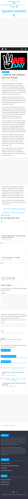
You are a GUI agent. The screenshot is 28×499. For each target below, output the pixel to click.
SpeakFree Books (5, 482)
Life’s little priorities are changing (13, 209)
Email (2, 331)
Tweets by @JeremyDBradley (8, 425)
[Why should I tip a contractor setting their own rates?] (13, 367)
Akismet (18, 318)
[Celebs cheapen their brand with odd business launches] (14, 221)
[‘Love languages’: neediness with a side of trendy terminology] (13, 378)
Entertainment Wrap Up (6, 470)
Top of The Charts (5, 463)
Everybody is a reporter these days (14, 212)
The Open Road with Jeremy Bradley (9, 465)
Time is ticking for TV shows (11, 257)
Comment (3, 293)
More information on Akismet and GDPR (16, 320)
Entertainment (6, 72)
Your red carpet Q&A (8, 278)
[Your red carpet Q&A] (14, 263)
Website (3, 338)
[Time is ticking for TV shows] (11, 243)
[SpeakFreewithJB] (2, 49)
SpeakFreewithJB (14, 13)
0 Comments (15, 80)
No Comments (13, 375)
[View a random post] (25, 49)
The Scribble (4, 468)
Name (3, 322)
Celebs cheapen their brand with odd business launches (13, 236)
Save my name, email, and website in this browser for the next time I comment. (14, 346)
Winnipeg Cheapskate (6, 479)
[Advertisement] (14, 32)
